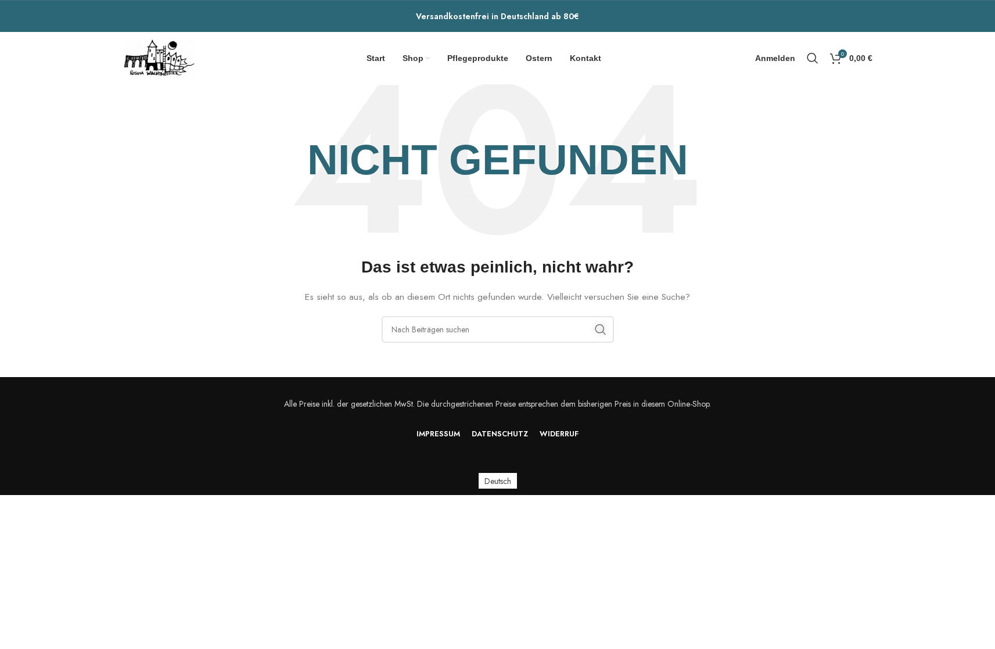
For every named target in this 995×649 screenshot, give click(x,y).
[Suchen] (812, 58)
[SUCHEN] (600, 329)
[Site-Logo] (159, 57)
